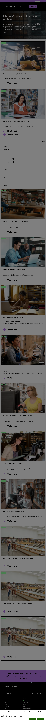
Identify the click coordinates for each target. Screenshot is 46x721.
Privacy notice (23, 714)
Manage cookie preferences (6, 718)
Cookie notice (16, 714)
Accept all (32, 718)
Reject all (40, 718)
